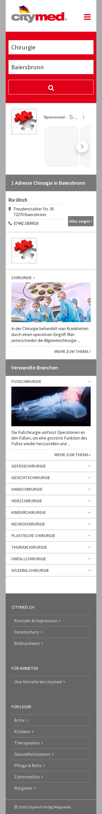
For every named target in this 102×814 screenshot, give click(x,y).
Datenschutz (27, 632)
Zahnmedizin (27, 776)
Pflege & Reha (28, 765)
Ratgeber (24, 788)
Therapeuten (27, 743)
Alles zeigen (80, 221)
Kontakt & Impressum (36, 620)
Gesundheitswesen (33, 754)
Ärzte (20, 720)
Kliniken (23, 731)
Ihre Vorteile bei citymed (38, 681)
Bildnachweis (27, 643)
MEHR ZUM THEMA (71, 351)
